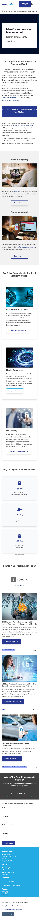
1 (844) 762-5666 (8, 881)
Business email (7, 825)
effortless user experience (26, 247)
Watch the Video (11, 758)
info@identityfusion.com (11, 885)
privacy (4, 98)
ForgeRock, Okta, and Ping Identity (23, 125)
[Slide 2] (17, 585)
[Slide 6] (23, 585)
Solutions (9, 11)
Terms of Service (16, 906)
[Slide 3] (18, 585)
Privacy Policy (6, 906)
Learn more (18, 256)
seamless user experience (10, 100)
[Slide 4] (20, 585)
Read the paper (10, 642)
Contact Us (25, 4)
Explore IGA (14, 391)
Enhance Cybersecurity (18, 451)
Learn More (18, 203)
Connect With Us (18, 794)
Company (5, 833)
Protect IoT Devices (17, 330)
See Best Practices (12, 701)
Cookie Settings (7, 914)
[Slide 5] (21, 585)
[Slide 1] (15, 585)
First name (6, 808)
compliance (13, 98)
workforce (17, 191)
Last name (5, 816)
